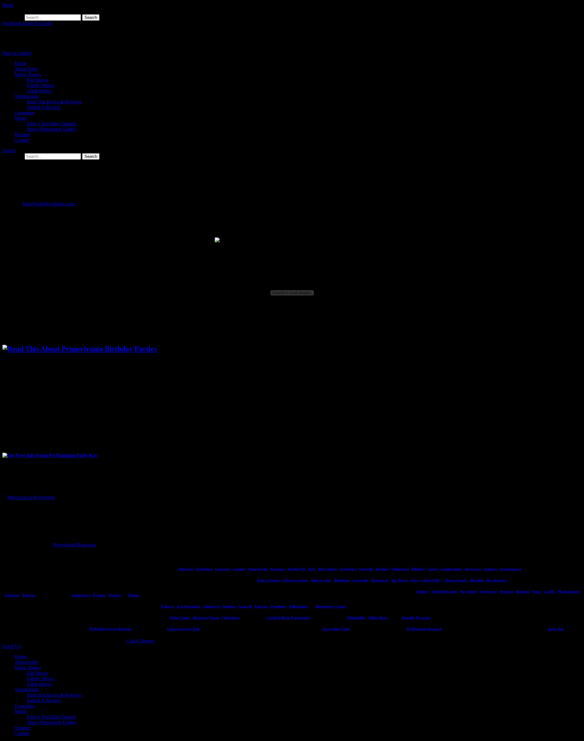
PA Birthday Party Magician (110, 629)
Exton (536, 591)
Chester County (456, 580)
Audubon (228, 606)
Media (21, 118)
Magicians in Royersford (31, 497)
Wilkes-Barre (378, 617)
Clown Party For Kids (183, 629)
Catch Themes (140, 640)
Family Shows (40, 85)
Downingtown (496, 580)
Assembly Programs (416, 617)
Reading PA (296, 569)
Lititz (415, 580)
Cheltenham (230, 617)
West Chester (328, 569)
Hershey (115, 595)
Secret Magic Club (335, 629)
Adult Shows (39, 90)
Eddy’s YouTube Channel (51, 123)
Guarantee (24, 112)
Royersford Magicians (74, 544)
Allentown (185, 569)
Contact (22, 140)
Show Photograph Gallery (52, 129)
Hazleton (28, 595)
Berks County (180, 617)
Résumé (22, 134)
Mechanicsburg (569, 591)
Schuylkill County (445, 591)
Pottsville (366, 569)
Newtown (506, 591)
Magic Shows (28, 74)
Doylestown (379, 580)
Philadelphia (356, 617)
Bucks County (321, 580)
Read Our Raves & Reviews (54, 101)
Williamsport (298, 606)
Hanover (99, 595)
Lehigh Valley (431, 580)
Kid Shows (37, 79)
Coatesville (360, 580)
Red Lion (261, 606)
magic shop (556, 629)
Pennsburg (278, 606)
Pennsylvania (258, 569)
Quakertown (81, 595)
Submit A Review (44, 107)
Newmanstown (510, 569)
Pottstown (277, 569)
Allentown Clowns (206, 617)
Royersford (469, 591)
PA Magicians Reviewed (424, 629)
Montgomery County (330, 606)
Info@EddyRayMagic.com (49, 203)
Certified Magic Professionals (288, 617)
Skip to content (16, 53)
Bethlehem (341, 580)
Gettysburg (348, 569)
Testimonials (27, 96)
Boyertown (473, 569)
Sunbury (422, 591)
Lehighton (11, 595)
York (311, 569)
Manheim (477, 580)
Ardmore (491, 569)
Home (20, 63)
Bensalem (523, 591)
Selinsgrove (211, 606)
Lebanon (239, 569)
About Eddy (26, 68)
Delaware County (295, 580)
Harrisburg (204, 569)
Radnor (134, 595)
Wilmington (400, 569)
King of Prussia (268, 580)
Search (9, 150)
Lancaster (222, 569)
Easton (433, 569)
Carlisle (549, 591)
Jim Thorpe (399, 580)
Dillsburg (418, 569)
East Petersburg (188, 606)
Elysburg (382, 569)
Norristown (488, 591)
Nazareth (245, 606)
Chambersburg (451, 569)
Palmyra (167, 606)
